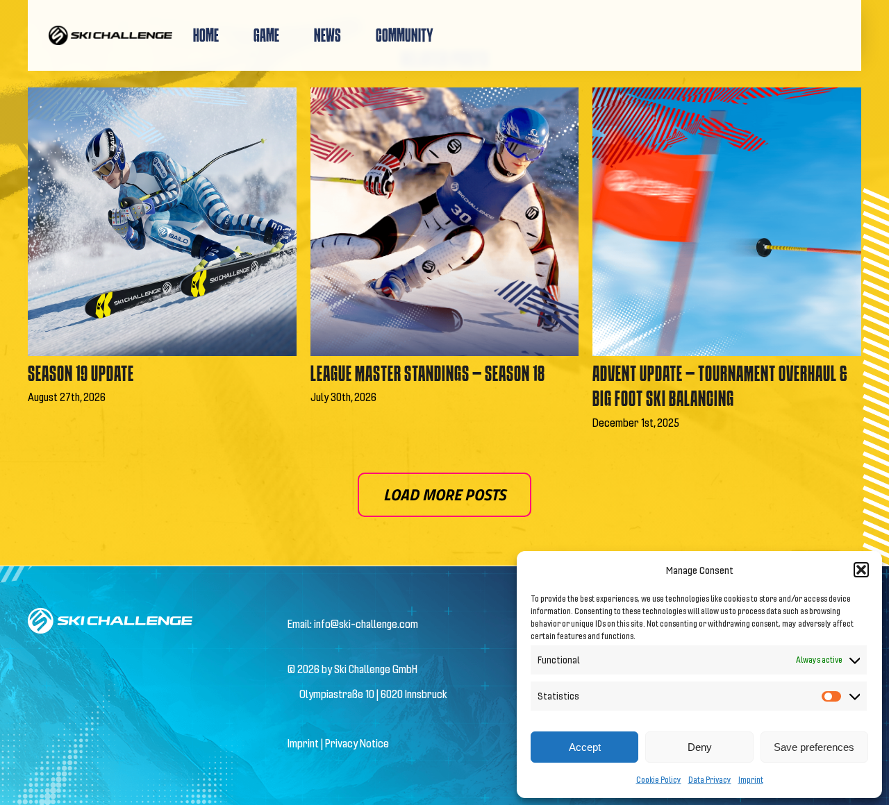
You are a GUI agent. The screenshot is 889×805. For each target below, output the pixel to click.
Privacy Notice (357, 743)
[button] (861, 570)
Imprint (750, 779)
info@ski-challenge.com (366, 623)
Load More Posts (444, 494)
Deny (700, 747)
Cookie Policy (658, 779)
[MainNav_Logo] (110, 31)
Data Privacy (709, 779)
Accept (585, 747)
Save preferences (814, 747)
